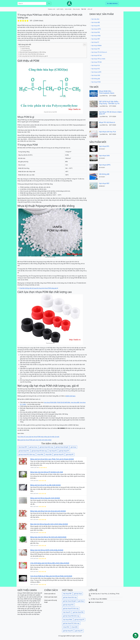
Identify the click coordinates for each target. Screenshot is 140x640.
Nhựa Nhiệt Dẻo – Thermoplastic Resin (106, 92)
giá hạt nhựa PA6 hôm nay (71, 616)
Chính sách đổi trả (49, 594)
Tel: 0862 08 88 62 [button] (112, 3)
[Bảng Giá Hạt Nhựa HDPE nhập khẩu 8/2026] (23, 552)
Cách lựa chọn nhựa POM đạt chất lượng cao (32, 54)
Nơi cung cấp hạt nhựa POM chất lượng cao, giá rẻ (34, 56)
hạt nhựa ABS (75, 402)
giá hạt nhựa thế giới (61, 447)
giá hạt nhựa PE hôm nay (39, 451)
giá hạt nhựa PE (59, 454)
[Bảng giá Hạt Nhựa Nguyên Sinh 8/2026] (23, 500)
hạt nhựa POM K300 (50, 402)
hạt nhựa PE (53, 451)
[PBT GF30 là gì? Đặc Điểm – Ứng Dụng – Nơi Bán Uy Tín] (94, 104)
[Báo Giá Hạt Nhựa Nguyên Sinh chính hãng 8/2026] (23, 526)
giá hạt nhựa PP (64, 451)
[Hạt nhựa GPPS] (94, 167)
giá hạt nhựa (33, 447)
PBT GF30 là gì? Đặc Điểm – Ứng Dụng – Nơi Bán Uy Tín (109, 102)
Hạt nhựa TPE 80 (96, 62)
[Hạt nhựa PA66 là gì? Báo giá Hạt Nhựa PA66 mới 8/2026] (23, 578)
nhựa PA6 (40, 454)
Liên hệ (89, 9)
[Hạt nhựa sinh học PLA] (94, 134)
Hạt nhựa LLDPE (96, 72)
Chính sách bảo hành (50, 597)
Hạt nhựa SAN (95, 75)
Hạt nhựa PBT (23, 447)
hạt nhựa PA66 (67, 619)
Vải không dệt (95, 79)
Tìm (49, 3)
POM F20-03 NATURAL (63, 402)
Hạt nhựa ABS (95, 22)
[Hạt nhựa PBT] (94, 185)
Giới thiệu (60, 9)
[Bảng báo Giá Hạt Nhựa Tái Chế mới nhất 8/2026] (23, 539)
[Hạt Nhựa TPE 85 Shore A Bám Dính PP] (94, 114)
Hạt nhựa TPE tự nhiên (98, 59)
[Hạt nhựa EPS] (94, 148)
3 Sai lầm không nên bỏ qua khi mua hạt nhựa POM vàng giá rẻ (38, 288)
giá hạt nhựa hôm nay (46, 447)
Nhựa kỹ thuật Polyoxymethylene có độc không (33, 52)
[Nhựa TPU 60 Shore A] (94, 124)
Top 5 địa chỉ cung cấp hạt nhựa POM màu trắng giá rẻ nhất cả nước (38, 437)
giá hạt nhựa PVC (24, 451)
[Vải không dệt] (94, 176)
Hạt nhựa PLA (95, 65)
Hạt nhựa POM (96, 82)
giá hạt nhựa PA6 (78, 612)
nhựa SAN (48, 454)
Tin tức (83, 9)
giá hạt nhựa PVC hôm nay (27, 454)
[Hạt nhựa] (69, 3)
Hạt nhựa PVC (95, 69)
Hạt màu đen (95, 19)
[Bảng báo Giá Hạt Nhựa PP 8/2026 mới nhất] (23, 474)
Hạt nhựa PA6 (95, 32)
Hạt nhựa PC (95, 42)
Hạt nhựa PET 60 (96, 55)
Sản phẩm (68, 9)
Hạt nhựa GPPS (96, 29)
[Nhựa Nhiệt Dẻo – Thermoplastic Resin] (94, 93)
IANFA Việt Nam (70, 396)
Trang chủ (51, 9)
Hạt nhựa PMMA (96, 45)
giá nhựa (73, 447)
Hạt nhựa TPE (95, 49)
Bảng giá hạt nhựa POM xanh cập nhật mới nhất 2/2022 (34, 440)
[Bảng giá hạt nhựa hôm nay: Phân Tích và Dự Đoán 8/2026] (23, 461)
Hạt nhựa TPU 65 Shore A (99, 52)
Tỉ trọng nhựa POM (26, 50)
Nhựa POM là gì (26, 48)
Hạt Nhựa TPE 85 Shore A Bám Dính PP (110, 113)
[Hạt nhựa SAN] (94, 158)
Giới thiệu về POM (25, 46)
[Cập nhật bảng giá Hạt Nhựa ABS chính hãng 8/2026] (23, 565)
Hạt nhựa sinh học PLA (107, 132)
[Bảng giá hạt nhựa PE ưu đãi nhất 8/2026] (23, 487)
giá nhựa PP (69, 454)
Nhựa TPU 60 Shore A (107, 122)
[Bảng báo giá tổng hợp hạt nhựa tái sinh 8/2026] (23, 513)
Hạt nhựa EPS (95, 26)
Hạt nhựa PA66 (95, 35)
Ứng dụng (76, 9)
